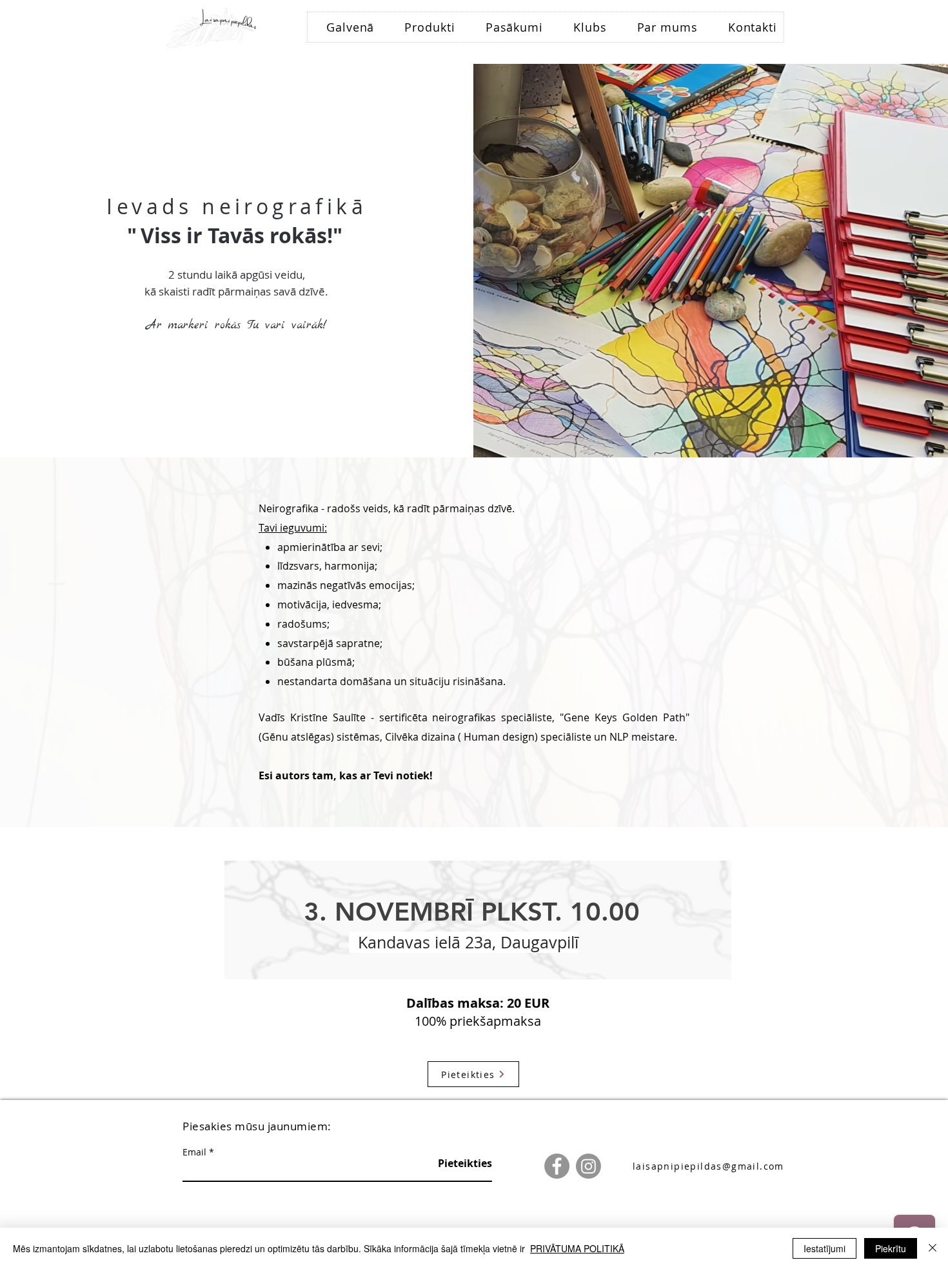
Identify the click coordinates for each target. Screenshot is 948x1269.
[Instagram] (588, 1166)
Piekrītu (890, 1248)
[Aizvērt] (932, 1248)
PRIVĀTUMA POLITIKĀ (577, 1248)
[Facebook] (556, 1166)
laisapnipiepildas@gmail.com (708, 1166)
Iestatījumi (824, 1248)
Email (194, 1152)
